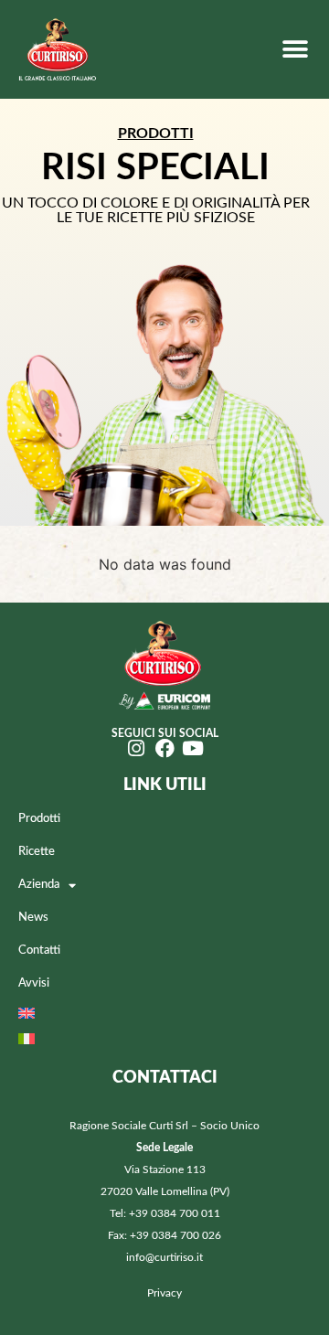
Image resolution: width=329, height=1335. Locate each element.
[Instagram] (136, 748)
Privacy (164, 1292)
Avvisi (33, 983)
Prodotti (39, 819)
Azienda (38, 885)
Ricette (36, 852)
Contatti (39, 950)
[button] (294, 48)
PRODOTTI (156, 133)
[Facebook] (165, 748)
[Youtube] (193, 748)
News (33, 918)
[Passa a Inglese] (164, 1013)
